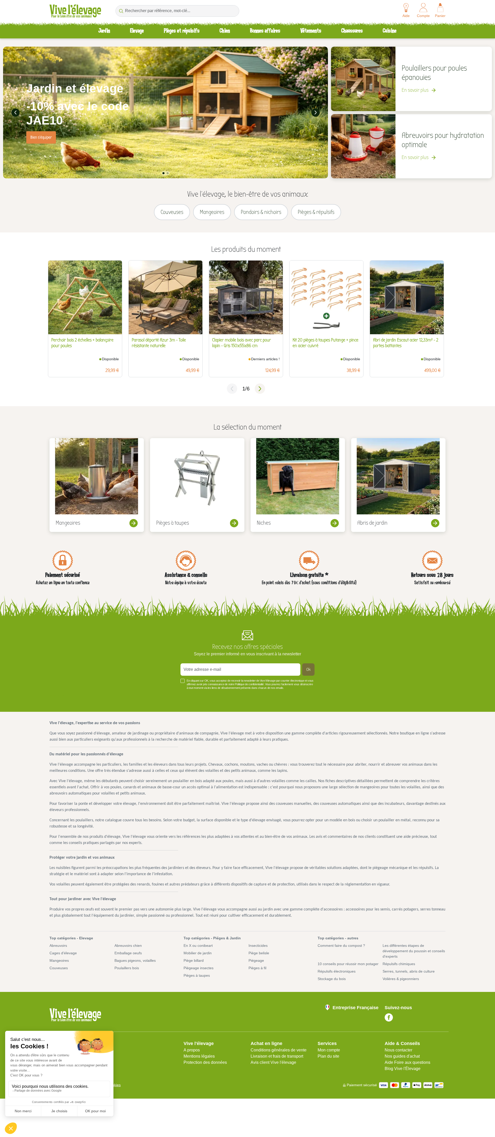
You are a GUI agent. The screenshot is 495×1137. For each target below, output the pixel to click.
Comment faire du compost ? (341, 945)
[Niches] (298, 485)
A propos (192, 1050)
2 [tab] (168, 173)
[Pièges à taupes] (197, 485)
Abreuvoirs (58, 945)
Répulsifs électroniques (337, 971)
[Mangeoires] (97, 485)
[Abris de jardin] (398, 485)
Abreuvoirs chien (128, 945)
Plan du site (328, 1056)
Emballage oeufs (128, 953)
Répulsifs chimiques (399, 964)
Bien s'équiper (41, 137)
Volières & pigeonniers (401, 979)
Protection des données (205, 1062)
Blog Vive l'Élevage (402, 1068)
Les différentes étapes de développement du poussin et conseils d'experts (414, 950)
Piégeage (256, 960)
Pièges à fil (257, 968)
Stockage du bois (332, 979)
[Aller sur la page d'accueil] (75, 11)
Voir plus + (58, 695)
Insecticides (258, 945)
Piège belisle (259, 953)
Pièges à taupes (197, 975)
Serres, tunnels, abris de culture (409, 971)
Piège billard (194, 960)
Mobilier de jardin (198, 953)
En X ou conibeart (198, 945)
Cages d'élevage (63, 953)
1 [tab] (163, 173)
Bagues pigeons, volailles (135, 960)
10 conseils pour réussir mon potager (348, 964)
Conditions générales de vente (279, 1050)
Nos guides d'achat (402, 1056)
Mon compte (329, 1050)
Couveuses (59, 968)
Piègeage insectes (198, 968)
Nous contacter (398, 1050)
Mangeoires (59, 960)
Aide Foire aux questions (407, 1062)
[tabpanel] (165, 112)
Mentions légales (199, 1056)
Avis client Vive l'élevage (273, 1062)
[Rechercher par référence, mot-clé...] (121, 11)
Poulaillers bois (126, 968)
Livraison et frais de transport (277, 1056)
